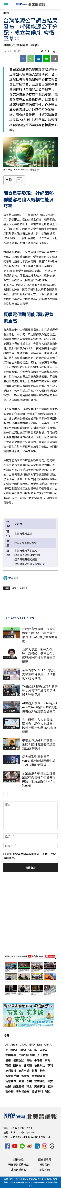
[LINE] (46, 58)
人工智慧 (42, 1054)
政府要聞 (8, 636)
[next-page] (11, 794)
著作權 (9, 1091)
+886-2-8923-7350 (21, 1128)
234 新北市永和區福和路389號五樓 (30, 1137)
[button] (5, 4)
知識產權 (18, 1086)
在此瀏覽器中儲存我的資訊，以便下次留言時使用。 (29, 856)
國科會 (17, 1065)
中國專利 (10, 1054)
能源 (14, 588)
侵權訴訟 (18, 1060)
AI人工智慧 (9, 657)
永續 (29, 1081)
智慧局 (25, 1075)
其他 (6, 677)
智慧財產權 (38, 1075)
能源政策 (23, 588)
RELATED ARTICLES (19, 618)
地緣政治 (39, 1065)
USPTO (32, 1049)
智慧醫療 (10, 1081)
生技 (50, 1081)
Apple (14, 1044)
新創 (42, 1070)
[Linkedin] (38, 58)
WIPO (43, 1049)
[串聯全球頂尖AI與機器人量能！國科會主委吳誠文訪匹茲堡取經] (11, 744)
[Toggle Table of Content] (17, 180)
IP (6, 1049)
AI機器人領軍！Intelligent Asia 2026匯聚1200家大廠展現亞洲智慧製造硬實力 (39, 707)
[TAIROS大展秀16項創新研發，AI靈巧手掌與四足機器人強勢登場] (11, 690)
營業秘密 (39, 1081)
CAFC (23, 1044)
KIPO (13, 1049)
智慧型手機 (12, 1075)
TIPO (22, 1049)
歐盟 (21, 1081)
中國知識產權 (27, 1054)
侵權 (8, 1060)
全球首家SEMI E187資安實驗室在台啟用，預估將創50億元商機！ (39, 674)
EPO (32, 1044)
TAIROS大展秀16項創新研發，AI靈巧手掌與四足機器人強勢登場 (40, 690)
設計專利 (37, 1091)
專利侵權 (10, 1070)
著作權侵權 (22, 1091)
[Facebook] (23, 58)
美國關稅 (39, 1086)
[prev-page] (5, 794)
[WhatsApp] (30, 58)
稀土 (29, 1086)
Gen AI (48, 1044)
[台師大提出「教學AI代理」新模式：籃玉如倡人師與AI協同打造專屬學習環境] (11, 653)
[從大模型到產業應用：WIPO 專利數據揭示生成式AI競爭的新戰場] (11, 759)
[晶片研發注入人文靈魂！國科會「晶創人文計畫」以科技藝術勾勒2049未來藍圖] (11, 723)
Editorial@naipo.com (23, 1132)
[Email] (54, 58)
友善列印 (13, 578)
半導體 (38, 1060)
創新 (29, 1060)
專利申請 (24, 1070)
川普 (34, 1070)
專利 (50, 1065)
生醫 (8, 1086)
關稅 (47, 1091)
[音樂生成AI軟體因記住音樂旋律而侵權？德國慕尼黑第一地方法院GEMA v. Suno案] (11, 776)
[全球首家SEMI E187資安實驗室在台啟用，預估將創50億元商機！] (11, 674)
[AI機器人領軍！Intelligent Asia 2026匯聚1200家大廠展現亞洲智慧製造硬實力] (11, 707)
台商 (47, 1060)
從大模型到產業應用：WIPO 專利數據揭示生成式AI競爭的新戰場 (38, 761)
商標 (8, 1065)
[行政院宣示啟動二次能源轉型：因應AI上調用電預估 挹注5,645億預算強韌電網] (11, 632)
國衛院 (28, 1065)
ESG (39, 1044)
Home (6, 12)
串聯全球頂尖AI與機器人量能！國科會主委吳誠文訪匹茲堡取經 (39, 744)
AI (6, 1044)
